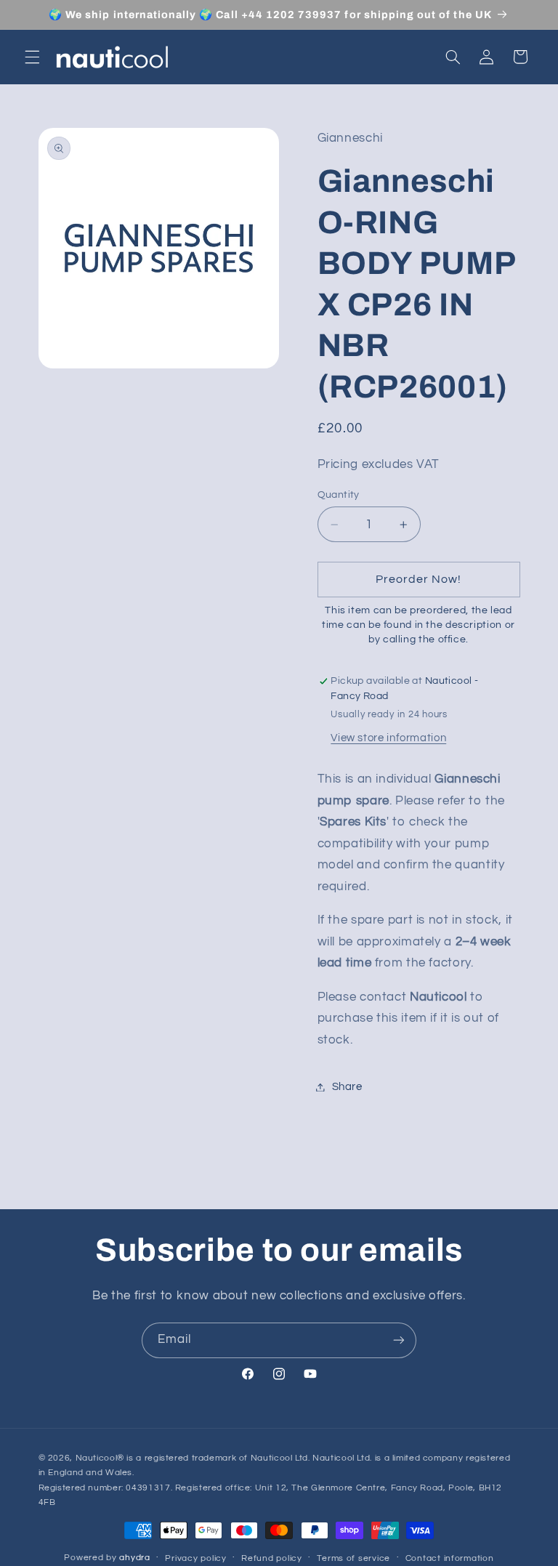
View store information (388, 737)
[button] (32, 56)
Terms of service (353, 1558)
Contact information (449, 1558)
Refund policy (271, 1558)
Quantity (339, 495)
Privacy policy (195, 1558)
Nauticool (97, 1458)
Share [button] (347, 1086)
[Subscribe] (399, 1340)
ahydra (134, 1558)
